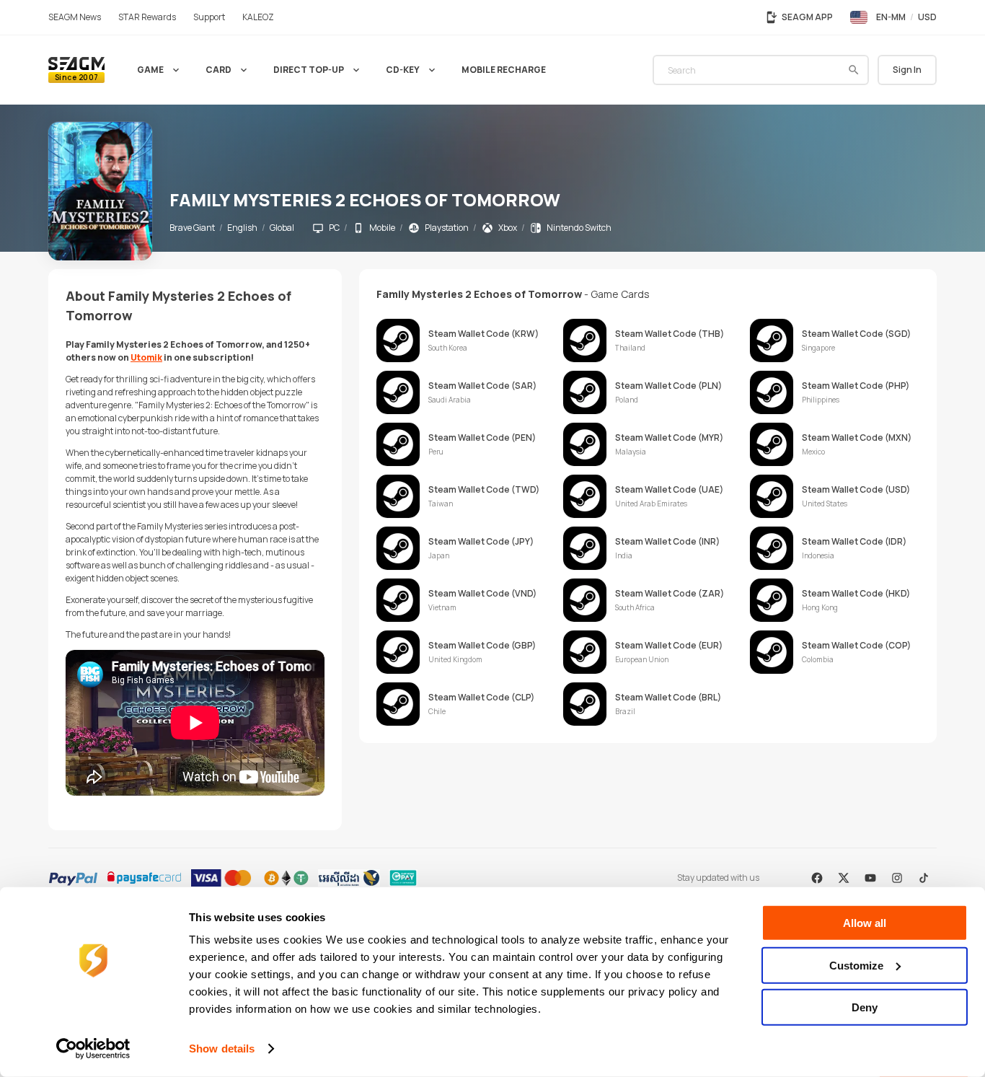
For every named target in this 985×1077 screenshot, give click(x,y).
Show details (222, 1048)
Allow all (864, 923)
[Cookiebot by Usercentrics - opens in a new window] (93, 1049)
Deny (865, 1007)
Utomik (146, 357)
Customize (856, 965)
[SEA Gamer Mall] (76, 70)
